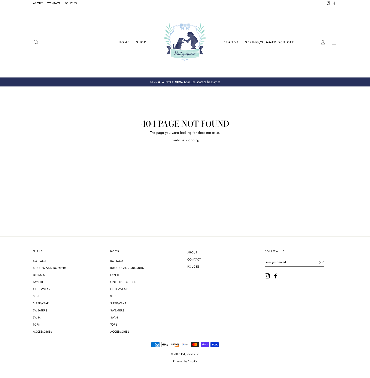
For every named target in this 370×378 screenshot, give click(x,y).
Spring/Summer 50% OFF (269, 42)
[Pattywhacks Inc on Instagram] (267, 275)
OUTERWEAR (42, 289)
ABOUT (38, 3)
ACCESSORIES (42, 331)
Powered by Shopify (185, 361)
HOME (124, 42)
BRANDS (231, 42)
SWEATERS (40, 310)
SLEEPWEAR (41, 303)
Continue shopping (185, 140)
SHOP (141, 42)
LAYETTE (38, 282)
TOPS (36, 324)
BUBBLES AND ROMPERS (50, 268)
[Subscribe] (321, 262)
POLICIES (71, 3)
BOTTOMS (39, 261)
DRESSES (39, 275)
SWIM (37, 317)
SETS (36, 296)
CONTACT (53, 3)
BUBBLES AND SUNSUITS (127, 268)
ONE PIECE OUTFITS (123, 282)
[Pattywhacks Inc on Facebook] (275, 275)
